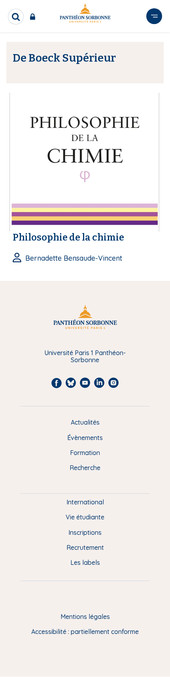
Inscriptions (85, 532)
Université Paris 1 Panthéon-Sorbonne (85, 356)
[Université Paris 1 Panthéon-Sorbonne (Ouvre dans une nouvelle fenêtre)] (85, 14)
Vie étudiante (85, 517)
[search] (16, 16)
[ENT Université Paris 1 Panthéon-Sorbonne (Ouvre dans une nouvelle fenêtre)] (34, 16)
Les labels (85, 562)
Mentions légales (85, 616)
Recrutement (85, 547)
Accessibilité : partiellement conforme (85, 631)
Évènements (85, 437)
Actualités (85, 422)
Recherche (85, 467)
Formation (85, 452)
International (85, 502)
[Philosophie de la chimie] (85, 161)
